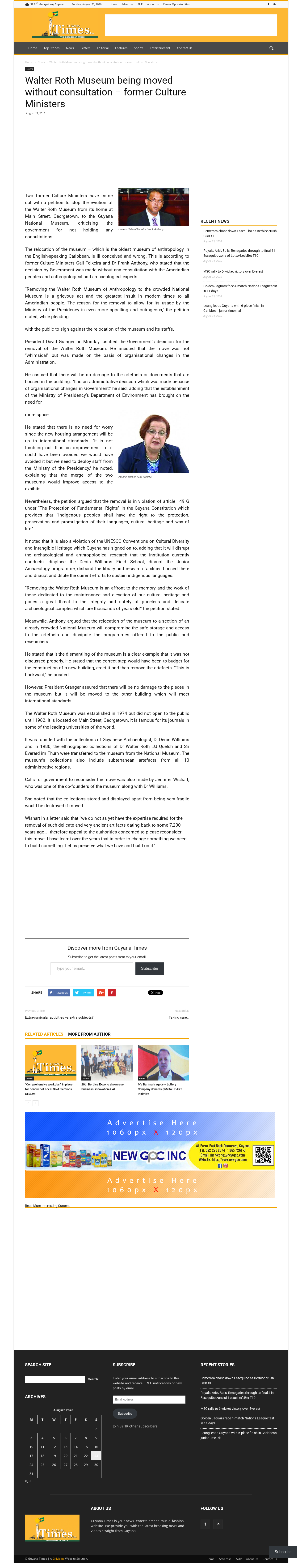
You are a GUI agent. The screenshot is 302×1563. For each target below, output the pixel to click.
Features (121, 48)
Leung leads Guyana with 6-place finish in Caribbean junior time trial (233, 308)
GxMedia (58, 1559)
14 (76, 1446)
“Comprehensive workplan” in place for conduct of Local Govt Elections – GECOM (50, 1089)
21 (76, 1455)
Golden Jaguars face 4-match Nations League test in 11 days (240, 288)
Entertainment (160, 48)
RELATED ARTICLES (44, 1034)
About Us (153, 4)
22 (86, 1455)
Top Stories (51, 48)
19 (54, 1455)
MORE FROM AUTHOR (89, 1034)
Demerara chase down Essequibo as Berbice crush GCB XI (240, 233)
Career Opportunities (176, 4)
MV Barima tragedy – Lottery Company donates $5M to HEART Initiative (160, 1089)
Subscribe (149, 968)
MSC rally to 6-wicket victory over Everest (233, 271)
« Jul (28, 1480)
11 (42, 1446)
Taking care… (179, 1017)
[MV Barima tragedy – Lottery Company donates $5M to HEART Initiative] (163, 1062)
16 (96, 1446)
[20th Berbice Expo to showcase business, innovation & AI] (107, 1062)
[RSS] (274, 4)
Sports (138, 48)
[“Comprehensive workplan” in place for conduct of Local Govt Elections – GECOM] (50, 1062)
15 (86, 1446)
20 (65, 1455)
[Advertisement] (191, 25)
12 (54, 1446)
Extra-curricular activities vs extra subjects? (59, 1017)
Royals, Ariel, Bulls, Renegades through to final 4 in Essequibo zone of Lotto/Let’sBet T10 (240, 253)
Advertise (127, 4)
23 (96, 1455)
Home (113, 4)
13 (65, 1446)
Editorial (103, 48)
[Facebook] (268, 4)
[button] (271, 48)
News (70, 48)
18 (42, 1455)
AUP (140, 4)
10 (31, 1446)
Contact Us (184, 48)
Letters (85, 48)
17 (31, 1455)
